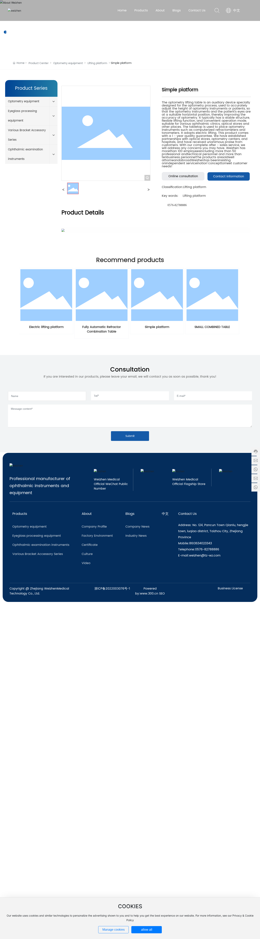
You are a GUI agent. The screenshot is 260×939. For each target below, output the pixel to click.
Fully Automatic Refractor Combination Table (101, 329)
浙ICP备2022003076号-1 (112, 588)
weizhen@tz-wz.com (204, 555)
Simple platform (157, 327)
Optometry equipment (68, 63)
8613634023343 (200, 543)
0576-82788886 (177, 205)
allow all (146, 929)
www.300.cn (149, 593)
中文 (236, 10)
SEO (162, 593)
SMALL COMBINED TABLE (212, 327)
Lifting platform (97, 63)
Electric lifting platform (46, 327)
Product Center (39, 63)
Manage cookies (113, 929)
